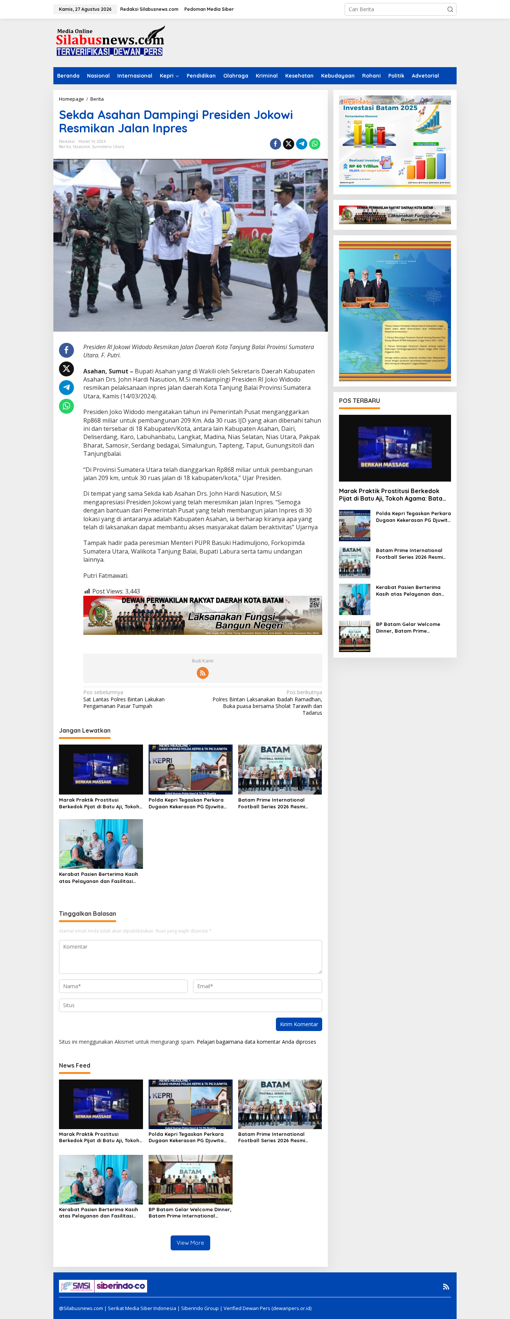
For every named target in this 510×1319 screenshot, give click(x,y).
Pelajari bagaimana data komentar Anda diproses (256, 1041)
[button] (450, 9)
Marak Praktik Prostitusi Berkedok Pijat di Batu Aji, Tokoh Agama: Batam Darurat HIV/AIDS (100, 803)
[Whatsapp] (314, 144)
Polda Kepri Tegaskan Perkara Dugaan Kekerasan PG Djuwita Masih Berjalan (186, 803)
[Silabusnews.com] (109, 42)
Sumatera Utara (108, 146)
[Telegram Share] (301, 144)
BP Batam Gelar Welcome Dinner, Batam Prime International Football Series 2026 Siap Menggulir (190, 1212)
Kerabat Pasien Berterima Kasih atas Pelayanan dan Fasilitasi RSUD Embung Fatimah (98, 877)
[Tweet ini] (288, 144)
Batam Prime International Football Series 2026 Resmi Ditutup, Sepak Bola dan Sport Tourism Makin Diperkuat (276, 803)
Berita (65, 146)
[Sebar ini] (275, 144)
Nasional (81, 146)
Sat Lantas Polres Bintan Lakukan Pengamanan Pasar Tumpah (124, 699)
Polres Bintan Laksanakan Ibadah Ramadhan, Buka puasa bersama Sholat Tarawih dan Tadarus (267, 702)
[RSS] (203, 673)
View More (190, 1242)
